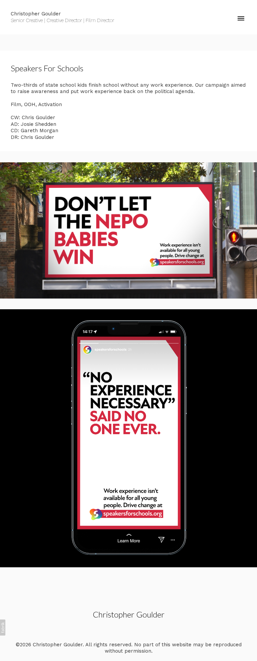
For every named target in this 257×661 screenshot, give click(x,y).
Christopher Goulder (129, 614)
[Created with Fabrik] (2, 627)
